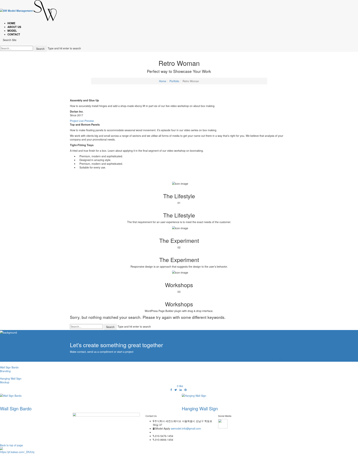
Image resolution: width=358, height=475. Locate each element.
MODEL (12, 30)
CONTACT (13, 34)
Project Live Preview (82, 121)
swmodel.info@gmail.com (185, 428)
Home (162, 81)
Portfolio (174, 81)
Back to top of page (11, 445)
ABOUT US (14, 27)
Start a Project (277, 358)
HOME (11, 23)
